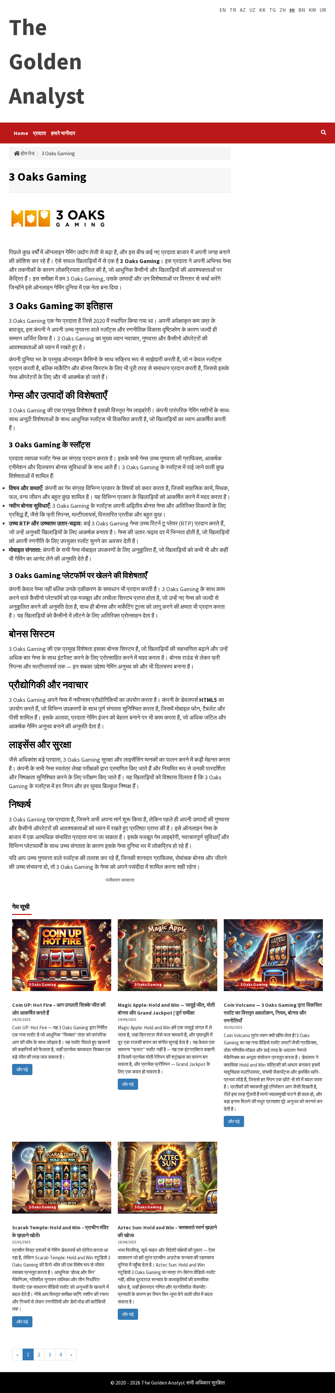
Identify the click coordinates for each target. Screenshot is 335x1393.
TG (272, 10)
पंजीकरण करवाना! (120, 880)
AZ (243, 10)
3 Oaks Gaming (42, 984)
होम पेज (27, 153)
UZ (252, 10)
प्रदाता (39, 133)
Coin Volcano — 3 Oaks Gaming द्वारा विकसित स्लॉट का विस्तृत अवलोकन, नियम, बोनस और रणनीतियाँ (273, 1013)
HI (292, 10)
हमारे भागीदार (63, 133)
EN (223, 10)
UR (323, 10)
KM (312, 10)
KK (262, 10)
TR (233, 10)
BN (301, 10)
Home (21, 133)
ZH (282, 10)
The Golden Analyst (46, 61)
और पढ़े (22, 1069)
